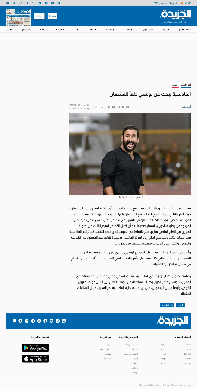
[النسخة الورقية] (18, 16)
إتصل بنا (108, 345)
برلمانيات (162, 345)
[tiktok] (20, 3)
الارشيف (39, 16)
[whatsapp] (7, 3)
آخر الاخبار (187, 345)
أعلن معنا (107, 359)
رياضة (43, 29)
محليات (110, 29)
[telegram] (27, 3)
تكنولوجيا (134, 363)
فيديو (166, 29)
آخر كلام (26, 29)
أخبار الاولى (187, 354)
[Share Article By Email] (123, 107)
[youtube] (46, 3)
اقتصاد (92, 29)
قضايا (136, 359)
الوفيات (135, 372)
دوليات (60, 29)
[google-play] (35, 346)
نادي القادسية (167, 305)
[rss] (59, 3)
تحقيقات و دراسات (131, 354)
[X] (33, 3)
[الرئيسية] (175, 14)
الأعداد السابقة (105, 349)
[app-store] (35, 357)
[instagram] (52, 3)
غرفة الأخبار (185, 29)
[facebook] (39, 3)
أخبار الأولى (147, 29)
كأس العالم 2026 (131, 345)
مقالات (128, 29)
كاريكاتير (135, 368)
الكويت (180, 305)
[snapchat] (14, 3)
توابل (76, 29)
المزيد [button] (9, 29)
